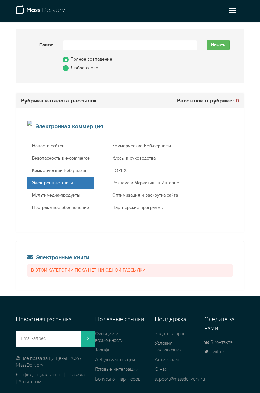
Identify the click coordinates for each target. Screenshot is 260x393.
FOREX (119, 170)
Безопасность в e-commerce (61, 158)
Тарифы (103, 350)
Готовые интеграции (117, 369)
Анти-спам (29, 381)
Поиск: (46, 45)
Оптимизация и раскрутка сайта (145, 195)
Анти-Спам (167, 359)
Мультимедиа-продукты (56, 195)
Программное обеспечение (60, 208)
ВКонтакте (221, 342)
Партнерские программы (138, 208)
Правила (75, 374)
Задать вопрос (170, 333)
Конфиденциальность (39, 374)
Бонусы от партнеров (117, 379)
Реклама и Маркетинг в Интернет (146, 183)
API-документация (115, 359)
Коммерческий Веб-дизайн (60, 170)
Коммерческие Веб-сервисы (141, 146)
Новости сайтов (48, 146)
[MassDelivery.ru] (40, 12)
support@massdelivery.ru (180, 379)
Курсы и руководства (134, 158)
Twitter (216, 352)
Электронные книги (52, 183)
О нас (161, 369)
